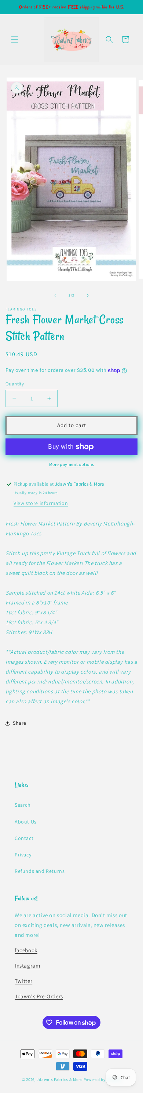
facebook (26, 950)
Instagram (27, 965)
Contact (24, 838)
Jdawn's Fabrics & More (59, 1079)
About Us (26, 821)
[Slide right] (88, 295)
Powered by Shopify (102, 1079)
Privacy (23, 854)
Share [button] (19, 723)
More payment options (71, 464)
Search (23, 805)
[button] (15, 39)
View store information (41, 503)
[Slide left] (55, 295)
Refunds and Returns (40, 871)
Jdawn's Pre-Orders (39, 996)
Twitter (23, 980)
